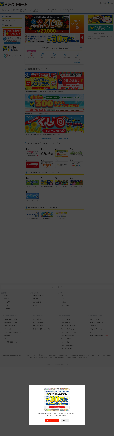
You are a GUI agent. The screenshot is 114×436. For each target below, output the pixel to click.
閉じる (65, 420)
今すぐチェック (52, 420)
